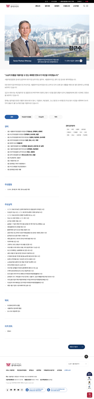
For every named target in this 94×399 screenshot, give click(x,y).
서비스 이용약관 (10, 370)
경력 (11, 117)
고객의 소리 (67, 370)
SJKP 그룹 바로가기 (73, 364)
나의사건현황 (54, 1)
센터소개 (37, 6)
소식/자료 (76, 6)
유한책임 (38, 370)
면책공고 (31, 370)
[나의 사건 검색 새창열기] (7, 390)
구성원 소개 (66, 6)
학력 (55, 117)
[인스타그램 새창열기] (22, 390)
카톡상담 (89, 384)
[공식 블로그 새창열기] (11, 390)
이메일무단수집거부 (49, 370)
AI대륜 (86, 1)
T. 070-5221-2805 (72, 61)
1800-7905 (67, 1)
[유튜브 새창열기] (18, 390)
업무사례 (47, 6)
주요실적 (41, 117)
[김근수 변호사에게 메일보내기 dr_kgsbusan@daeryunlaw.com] (81, 60)
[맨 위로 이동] (86, 356)
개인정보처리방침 (21, 370)
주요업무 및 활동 (26, 117)
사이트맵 (59, 370)
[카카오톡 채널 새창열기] (14, 390)
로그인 (46, 1)
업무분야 (56, 6)
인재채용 (79, 1)
